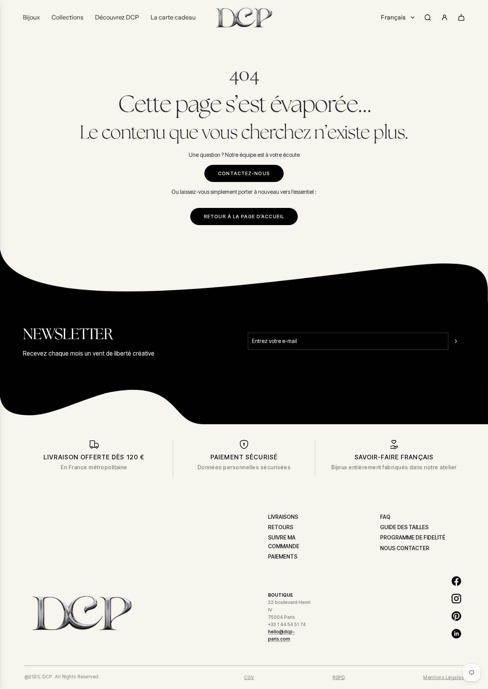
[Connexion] (444, 17)
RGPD (338, 677)
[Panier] (461, 17)
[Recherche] (427, 17)
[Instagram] (456, 598)
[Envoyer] (456, 341)
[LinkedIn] (456, 633)
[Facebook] (456, 581)
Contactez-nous (244, 173)
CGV (249, 677)
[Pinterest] (456, 616)
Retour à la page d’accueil (244, 216)
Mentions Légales (443, 677)
